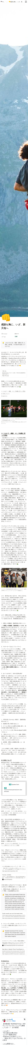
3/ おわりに (4, 396)
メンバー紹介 (7, 744)
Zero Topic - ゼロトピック (8, 859)
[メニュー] (25, 1)
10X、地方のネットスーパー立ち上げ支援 (13, 814)
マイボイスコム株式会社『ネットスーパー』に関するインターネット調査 (13, 844)
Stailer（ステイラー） (10, 771)
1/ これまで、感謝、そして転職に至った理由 (13, 391)
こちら (11, 354)
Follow (14, 1021)
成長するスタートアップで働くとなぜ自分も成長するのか (13, 739)
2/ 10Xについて (5, 393)
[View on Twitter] (25, 1020)
